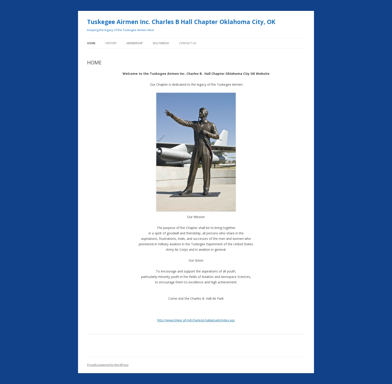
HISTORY (111, 43)
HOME (91, 43)
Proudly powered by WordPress (107, 365)
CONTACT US (187, 43)
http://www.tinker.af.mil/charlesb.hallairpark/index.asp (196, 320)
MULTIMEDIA (161, 43)
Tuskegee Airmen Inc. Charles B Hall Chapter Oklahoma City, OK (181, 22)
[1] (160, 207)
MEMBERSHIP (135, 43)
